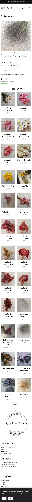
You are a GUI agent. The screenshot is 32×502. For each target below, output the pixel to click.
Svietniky (3, 486)
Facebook (4, 451)
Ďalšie (15, 404)
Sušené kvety (16, 88)
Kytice (3, 482)
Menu (29, 8)
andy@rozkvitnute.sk (7, 447)
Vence (3, 484)
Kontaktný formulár (7, 453)
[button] (22, 8)
